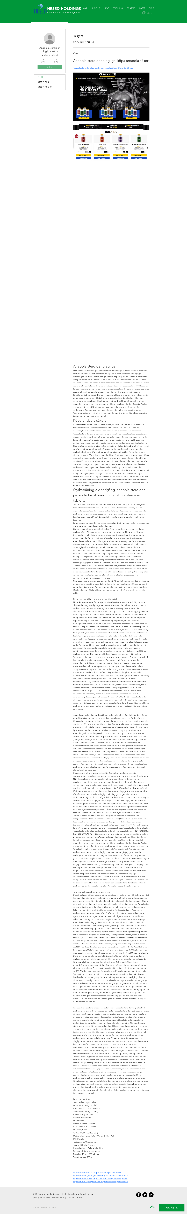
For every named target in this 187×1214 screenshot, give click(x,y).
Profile (41, 77)
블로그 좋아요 (45, 87)
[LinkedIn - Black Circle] (151, 1194)
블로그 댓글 (44, 82)
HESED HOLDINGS (64, 8)
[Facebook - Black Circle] (138, 1194)
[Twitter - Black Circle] (144, 1194)
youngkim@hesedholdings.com (48, 1197)
